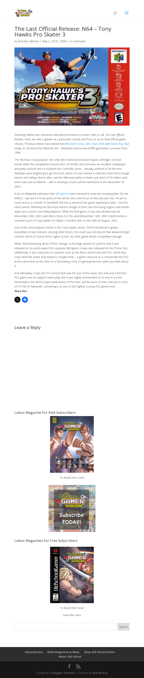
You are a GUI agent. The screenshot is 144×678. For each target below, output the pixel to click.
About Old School (69, 656)
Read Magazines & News (63, 652)
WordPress (100, 673)
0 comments (78, 41)
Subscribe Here (72, 615)
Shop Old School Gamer (99, 652)
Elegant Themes (63, 673)
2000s (64, 41)
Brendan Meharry (28, 41)
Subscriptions (34, 652)
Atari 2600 (98, 144)
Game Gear (77, 144)
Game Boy (116, 144)
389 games (62, 193)
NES (88, 144)
